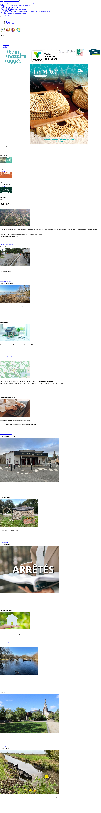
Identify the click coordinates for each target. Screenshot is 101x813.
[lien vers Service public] (67, 52)
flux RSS (17, 1)
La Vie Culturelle (9, 9)
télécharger (3, 150)
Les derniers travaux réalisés (5, 281)
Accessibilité (13, 1)
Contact (9, 1)
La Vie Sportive (3, 9)
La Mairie (15, 5)
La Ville (1, 4)
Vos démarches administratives (8, 38)
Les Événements (23, 9)
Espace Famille (5, 39)
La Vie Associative (16, 9)
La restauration (29, 11)
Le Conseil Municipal (4, 3)
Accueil (1, 1)
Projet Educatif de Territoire (37, 11)
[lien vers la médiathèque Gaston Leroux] (8, 31)
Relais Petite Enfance (46, 11)
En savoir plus (3, 395)
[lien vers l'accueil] (3, 31)
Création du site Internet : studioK (22, 811)
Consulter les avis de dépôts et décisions (7, 356)
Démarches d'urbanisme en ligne (6, 434)
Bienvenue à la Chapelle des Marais (7, 5)
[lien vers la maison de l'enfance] (18, 31)
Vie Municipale (3, 2)
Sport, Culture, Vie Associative (6, 8)
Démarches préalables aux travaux (6, 244)
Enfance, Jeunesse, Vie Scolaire (6, 10)
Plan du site (6, 1)
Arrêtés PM (10, 3)
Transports (5, 47)
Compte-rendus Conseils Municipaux (19, 3)
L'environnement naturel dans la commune (8, 689)
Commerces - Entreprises (7, 41)
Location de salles (6, 44)
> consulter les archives (4, 152)
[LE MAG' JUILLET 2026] (59, 144)
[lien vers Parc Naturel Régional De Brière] (79, 52)
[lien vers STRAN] (44, 56)
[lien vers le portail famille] (50, 26)
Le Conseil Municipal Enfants (32, 3)
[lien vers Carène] (15, 57)
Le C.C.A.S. (2, 13)
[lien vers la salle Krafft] (13, 31)
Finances (39, 3)
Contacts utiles (24, 13)
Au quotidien (19, 5)
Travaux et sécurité (8, 7)
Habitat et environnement (16, 7)
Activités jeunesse (15, 11)
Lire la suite (2, 171)
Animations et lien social (16, 13)
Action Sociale (3, 12)
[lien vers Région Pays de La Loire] (86, 50)
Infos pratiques (25, 5)
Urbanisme (2, 7)
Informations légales (11, 811)
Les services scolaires (22, 11)
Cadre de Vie (2, 6)
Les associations (6, 43)
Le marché (30, 5)
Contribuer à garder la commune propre (7, 746)
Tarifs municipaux (6, 45)
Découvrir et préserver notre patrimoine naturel (9, 808)
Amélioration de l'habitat (5, 642)
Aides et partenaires (8, 13)
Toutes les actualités (4, 542)
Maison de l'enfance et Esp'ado (6, 11)
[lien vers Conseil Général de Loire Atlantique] (95, 52)
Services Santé (5, 40)
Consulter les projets (4, 494)
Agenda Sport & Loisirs (4, 15)
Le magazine (5, 46)
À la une (42, 3)
